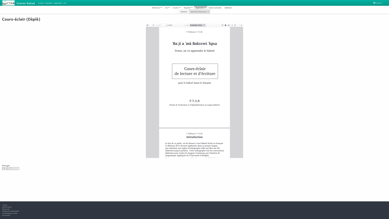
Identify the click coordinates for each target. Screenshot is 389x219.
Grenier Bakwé (26, 3)
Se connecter (6, 215)
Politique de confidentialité (10, 211)
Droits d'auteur (7, 207)
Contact (4, 205)
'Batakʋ (236, 7)
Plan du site (6, 209)
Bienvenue (156, 7)
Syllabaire (228, 7)
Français (378, 3)
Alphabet (184, 11)
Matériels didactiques (199, 11)
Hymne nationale (215, 7)
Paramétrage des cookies (9, 213)
